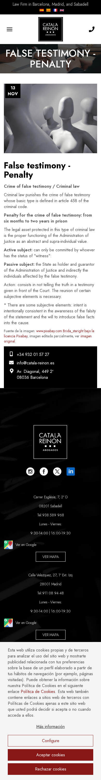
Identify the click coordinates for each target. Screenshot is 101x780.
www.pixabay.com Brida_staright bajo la (65, 330)
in (70, 471)
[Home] (50, 29)
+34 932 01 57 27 (33, 354)
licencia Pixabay (15, 336)
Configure (50, 741)
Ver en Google (26, 544)
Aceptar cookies (50, 755)
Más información (50, 727)
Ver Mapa (50, 556)
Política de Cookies (38, 692)
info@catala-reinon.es (35, 363)
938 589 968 (53, 515)
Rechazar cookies (50, 769)
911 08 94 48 (53, 593)
